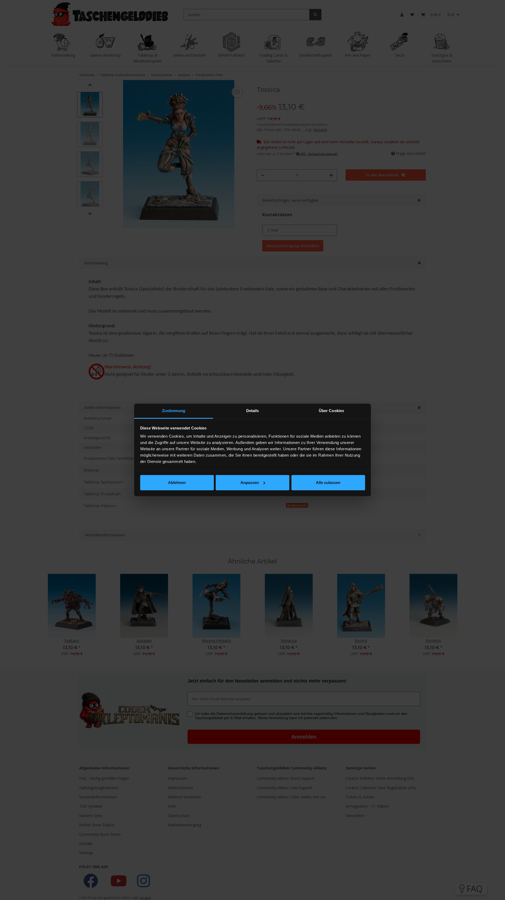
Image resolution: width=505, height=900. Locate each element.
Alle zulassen (328, 482)
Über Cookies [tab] (331, 410)
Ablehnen (177, 482)
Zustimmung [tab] (173, 410)
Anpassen (249, 482)
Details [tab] (252, 410)
